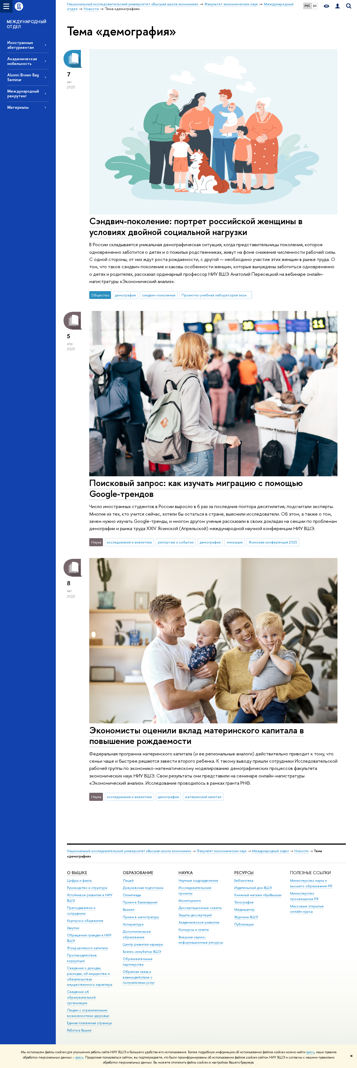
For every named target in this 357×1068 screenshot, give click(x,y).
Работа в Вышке (79, 1030)
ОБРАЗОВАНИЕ (138, 873)
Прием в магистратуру (141, 917)
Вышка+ (129, 909)
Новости (301, 851)
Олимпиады (132, 895)
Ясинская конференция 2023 (273, 542)
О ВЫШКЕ (77, 873)
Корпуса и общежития (85, 920)
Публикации (244, 924)
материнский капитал (203, 796)
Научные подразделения (198, 880)
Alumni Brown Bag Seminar (23, 77)
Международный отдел (270, 851)
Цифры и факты (79, 880)
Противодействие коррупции (82, 958)
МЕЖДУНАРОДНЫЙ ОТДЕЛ (27, 24)
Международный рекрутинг (23, 93)
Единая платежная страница (89, 1023)
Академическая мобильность (22, 61)
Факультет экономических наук (222, 851)
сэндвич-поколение (158, 295)
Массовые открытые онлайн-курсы (307, 909)
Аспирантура (133, 924)
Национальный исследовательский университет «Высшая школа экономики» (129, 851)
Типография (244, 902)
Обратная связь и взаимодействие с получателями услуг (139, 977)
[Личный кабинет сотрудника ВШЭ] (337, 6)
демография (125, 295)
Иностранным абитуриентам (20, 45)
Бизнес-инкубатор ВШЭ (142, 951)
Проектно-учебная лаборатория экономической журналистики (217, 295)
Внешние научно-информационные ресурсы (200, 940)
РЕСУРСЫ (244, 873)
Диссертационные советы (200, 907)
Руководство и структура (87, 887)
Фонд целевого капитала (87, 948)
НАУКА (185, 873)
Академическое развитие (198, 922)
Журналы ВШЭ (246, 917)
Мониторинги (189, 900)
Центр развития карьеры (143, 944)
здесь (310, 1052)
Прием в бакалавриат (140, 902)
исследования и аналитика (129, 542)
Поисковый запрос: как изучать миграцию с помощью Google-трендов (196, 488)
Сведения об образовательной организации (81, 997)
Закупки (73, 928)
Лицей (128, 880)
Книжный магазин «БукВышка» (258, 895)
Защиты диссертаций (195, 915)
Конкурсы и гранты (193, 929)
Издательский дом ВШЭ (253, 887)
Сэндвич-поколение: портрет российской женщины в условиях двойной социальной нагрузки (196, 226)
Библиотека (243, 880)
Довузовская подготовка (143, 887)
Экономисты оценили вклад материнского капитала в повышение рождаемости (196, 735)
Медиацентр (244, 909)
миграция (235, 542)
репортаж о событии (176, 542)
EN (315, 6)
